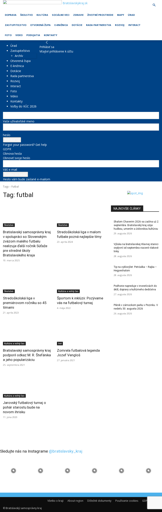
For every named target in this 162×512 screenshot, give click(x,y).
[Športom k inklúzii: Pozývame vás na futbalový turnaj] (81, 281)
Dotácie (77, 25)
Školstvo (26, 14)
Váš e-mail (10, 170)
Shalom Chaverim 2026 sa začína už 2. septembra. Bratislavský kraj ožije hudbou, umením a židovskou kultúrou (136, 225)
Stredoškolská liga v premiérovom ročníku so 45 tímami (25, 303)
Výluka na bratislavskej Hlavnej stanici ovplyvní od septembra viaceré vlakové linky (136, 248)
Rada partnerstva (98, 25)
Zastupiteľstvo (15, 25)
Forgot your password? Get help (25, 145)
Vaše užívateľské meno (18, 121)
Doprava (10, 14)
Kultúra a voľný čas (68, 291)
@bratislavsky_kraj (65, 451)
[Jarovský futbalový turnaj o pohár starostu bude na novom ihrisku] (27, 386)
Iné (60, 343)
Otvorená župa (40, 25)
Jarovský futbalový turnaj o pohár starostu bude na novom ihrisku (24, 407)
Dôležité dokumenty (99, 501)
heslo (6, 135)
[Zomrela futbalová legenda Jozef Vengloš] (81, 333)
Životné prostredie (100, 14)
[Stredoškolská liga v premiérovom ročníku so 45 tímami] (27, 281)
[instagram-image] (13, 470)
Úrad (131, 14)
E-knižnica (61, 25)
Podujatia (33, 35)
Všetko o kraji (55, 501)
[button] (154, 5)
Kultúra (42, 14)
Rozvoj (119, 25)
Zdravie (78, 14)
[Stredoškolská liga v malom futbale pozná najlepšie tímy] (81, 215)
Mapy (120, 14)
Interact (134, 25)
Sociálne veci (60, 14)
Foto (8, 35)
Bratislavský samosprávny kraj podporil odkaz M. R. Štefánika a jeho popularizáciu (27, 355)
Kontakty (50, 35)
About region (75, 501)
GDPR (7, 149)
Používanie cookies (126, 501)
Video (19, 35)
